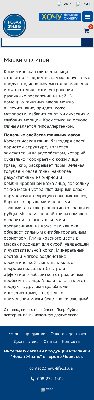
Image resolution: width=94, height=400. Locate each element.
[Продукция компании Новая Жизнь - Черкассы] (14, 37)
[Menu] (87, 16)
